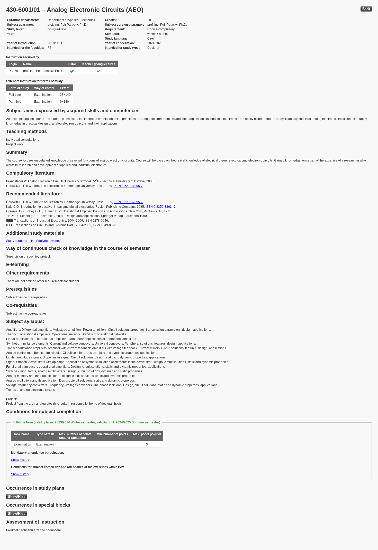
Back (366, 9)
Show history (20, 460)
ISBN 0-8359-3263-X (160, 206)
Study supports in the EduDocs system (33, 241)
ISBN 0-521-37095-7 (128, 186)
